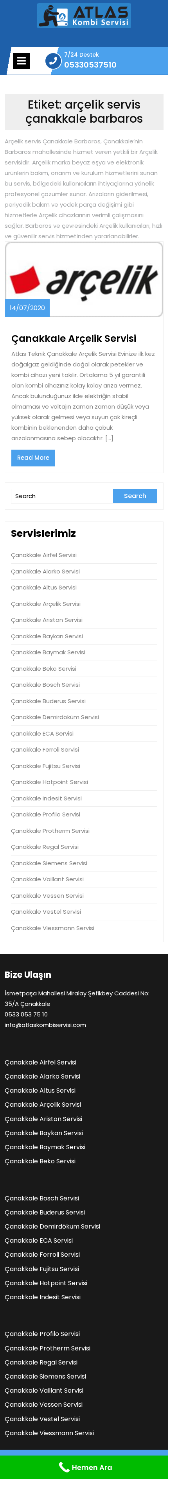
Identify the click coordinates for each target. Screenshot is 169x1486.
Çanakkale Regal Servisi (45, 847)
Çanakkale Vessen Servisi (47, 895)
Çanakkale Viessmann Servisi (52, 928)
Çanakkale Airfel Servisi (44, 555)
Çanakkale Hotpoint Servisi (49, 782)
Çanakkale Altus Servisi (44, 587)
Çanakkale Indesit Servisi (46, 798)
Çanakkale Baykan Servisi (47, 636)
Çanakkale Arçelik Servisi (73, 338)
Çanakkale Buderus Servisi (48, 701)
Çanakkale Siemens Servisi (49, 863)
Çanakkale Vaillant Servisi (47, 879)
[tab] (21, 61)
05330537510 (90, 65)
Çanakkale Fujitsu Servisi (45, 766)
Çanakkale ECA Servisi (42, 733)
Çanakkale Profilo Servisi (45, 814)
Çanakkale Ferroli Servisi (45, 749)
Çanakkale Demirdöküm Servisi (55, 717)
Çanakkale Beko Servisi (43, 668)
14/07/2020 (27, 308)
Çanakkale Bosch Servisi (45, 684)
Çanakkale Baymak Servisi (48, 652)
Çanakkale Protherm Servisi (50, 831)
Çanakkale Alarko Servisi (45, 571)
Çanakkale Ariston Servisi (47, 620)
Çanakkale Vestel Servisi (46, 911)
